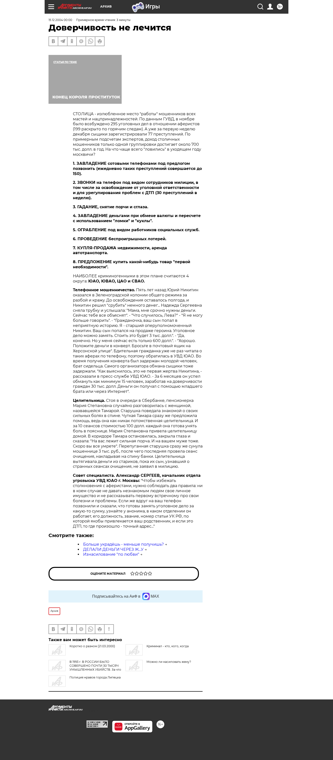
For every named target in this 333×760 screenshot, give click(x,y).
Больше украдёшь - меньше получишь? (123, 544)
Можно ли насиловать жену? (169, 662)
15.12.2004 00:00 (60, 20)
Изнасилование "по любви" (111, 554)
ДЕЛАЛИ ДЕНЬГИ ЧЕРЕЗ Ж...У (113, 549)
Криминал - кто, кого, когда (168, 646)
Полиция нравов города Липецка (95, 677)
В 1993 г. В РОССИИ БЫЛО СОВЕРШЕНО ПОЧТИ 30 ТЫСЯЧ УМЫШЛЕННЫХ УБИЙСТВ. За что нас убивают (85, 667)
